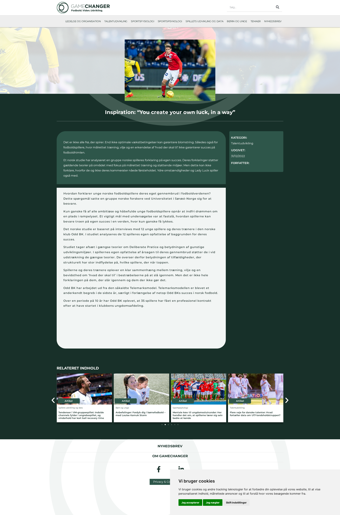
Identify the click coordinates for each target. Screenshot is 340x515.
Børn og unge (237, 21)
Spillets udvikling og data (204, 21)
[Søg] (277, 7)
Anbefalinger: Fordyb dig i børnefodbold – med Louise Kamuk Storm (141, 414)
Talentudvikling (116, 21)
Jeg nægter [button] (213, 502)
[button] (53, 400)
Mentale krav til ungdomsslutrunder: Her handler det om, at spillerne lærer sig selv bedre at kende (198, 415)
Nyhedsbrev (273, 21)
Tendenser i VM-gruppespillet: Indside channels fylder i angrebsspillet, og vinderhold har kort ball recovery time (81, 415)
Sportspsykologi (170, 21)
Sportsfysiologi (142, 21)
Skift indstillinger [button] (236, 502)
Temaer (256, 21)
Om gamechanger (170, 456)
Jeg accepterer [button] (190, 502)
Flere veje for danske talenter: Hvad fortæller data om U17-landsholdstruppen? (255, 414)
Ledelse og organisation (83, 21)
